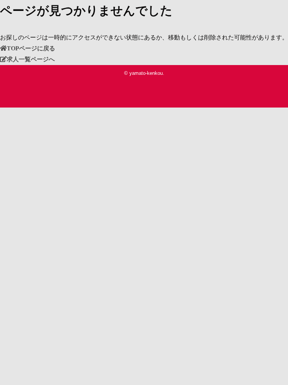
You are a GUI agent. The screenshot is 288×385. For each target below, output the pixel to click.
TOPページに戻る (31, 48)
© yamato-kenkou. (144, 73)
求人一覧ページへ (31, 59)
